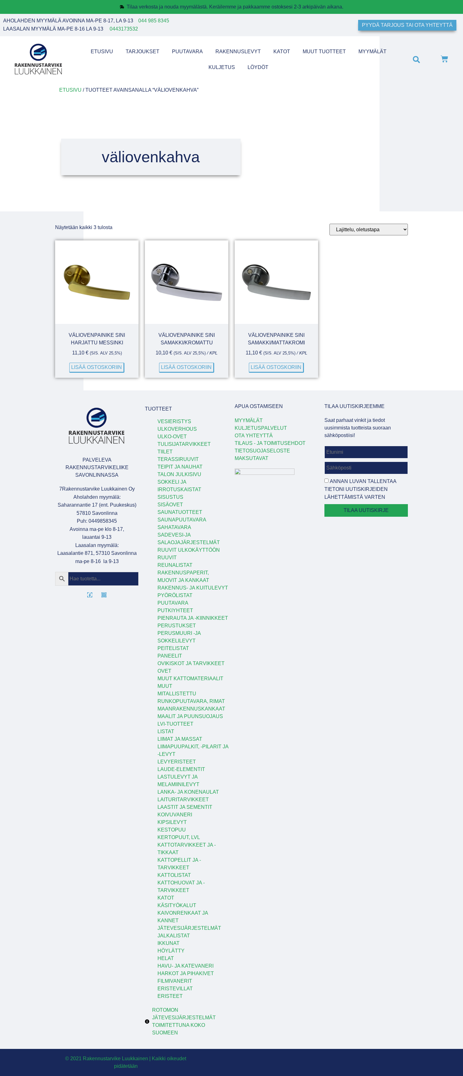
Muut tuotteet (324, 51)
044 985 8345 (153, 20)
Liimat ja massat (179, 739)
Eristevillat (175, 988)
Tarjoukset (142, 51)
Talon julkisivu (179, 474)
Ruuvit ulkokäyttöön (188, 550)
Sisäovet (170, 504)
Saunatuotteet (179, 512)
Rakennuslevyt (238, 51)
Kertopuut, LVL (178, 837)
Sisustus (170, 497)
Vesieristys (174, 421)
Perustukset (176, 625)
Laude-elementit (181, 769)
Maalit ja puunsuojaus (190, 716)
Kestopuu (171, 829)
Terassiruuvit (178, 459)
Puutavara (187, 51)
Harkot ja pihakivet (185, 973)
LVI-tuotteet (175, 724)
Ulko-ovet (172, 436)
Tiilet (165, 451)
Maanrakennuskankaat (191, 708)
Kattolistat (174, 875)
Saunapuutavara (181, 519)
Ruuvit (167, 557)
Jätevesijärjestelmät (189, 928)
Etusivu (102, 51)
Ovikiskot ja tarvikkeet (191, 663)
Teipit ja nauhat (180, 466)
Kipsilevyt (172, 822)
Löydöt (258, 67)
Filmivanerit (174, 981)
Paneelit (169, 656)
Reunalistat (174, 565)
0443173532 (124, 29)
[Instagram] (103, 594)
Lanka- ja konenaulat (188, 792)
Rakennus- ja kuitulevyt (192, 587)
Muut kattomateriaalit (190, 678)
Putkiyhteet (175, 610)
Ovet (164, 671)
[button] (416, 59)
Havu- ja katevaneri (185, 966)
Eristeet (170, 996)
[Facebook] (89, 594)
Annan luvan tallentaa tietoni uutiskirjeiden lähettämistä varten (360, 489)
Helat (165, 958)
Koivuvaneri (174, 814)
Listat (165, 731)
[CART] (444, 59)
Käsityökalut (176, 905)
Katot (281, 51)
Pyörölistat (174, 595)
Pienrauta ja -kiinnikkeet (192, 618)
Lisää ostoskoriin (96, 367)
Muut (164, 686)
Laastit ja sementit (184, 807)
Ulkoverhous (177, 429)
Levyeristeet (176, 761)
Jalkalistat (173, 935)
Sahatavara (174, 527)
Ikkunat (168, 943)
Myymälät (372, 51)
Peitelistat (173, 648)
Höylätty (171, 950)
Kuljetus (222, 67)
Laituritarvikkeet (183, 799)
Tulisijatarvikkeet (184, 444)
